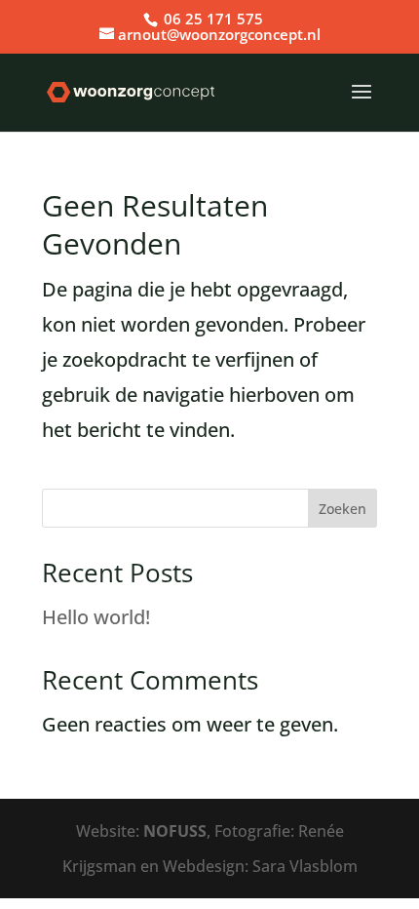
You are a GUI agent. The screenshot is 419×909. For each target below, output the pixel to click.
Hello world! (96, 617)
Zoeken (342, 508)
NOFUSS (175, 831)
